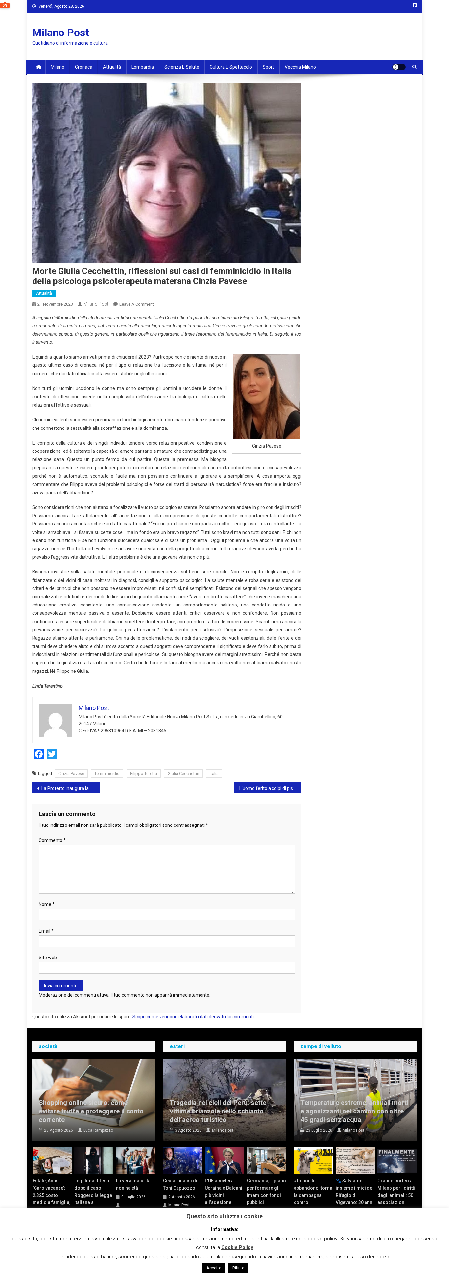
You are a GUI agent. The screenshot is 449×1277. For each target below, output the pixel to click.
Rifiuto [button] (238, 1268)
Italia (214, 773)
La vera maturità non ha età (133, 1184)
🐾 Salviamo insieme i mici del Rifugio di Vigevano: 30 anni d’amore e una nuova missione (355, 1199)
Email (46, 931)
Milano (57, 67)
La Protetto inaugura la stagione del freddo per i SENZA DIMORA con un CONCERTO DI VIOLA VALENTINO (70, 788)
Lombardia (142, 67)
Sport (268, 67)
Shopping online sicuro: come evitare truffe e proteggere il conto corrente (91, 1111)
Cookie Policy (237, 1247)
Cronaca (83, 67)
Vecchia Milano (300, 67)
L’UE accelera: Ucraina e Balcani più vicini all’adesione (223, 1191)
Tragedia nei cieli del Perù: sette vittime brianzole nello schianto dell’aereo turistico (218, 1111)
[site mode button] (399, 67)
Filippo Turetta (143, 773)
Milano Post (60, 32)
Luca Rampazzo (98, 1130)
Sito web (48, 957)
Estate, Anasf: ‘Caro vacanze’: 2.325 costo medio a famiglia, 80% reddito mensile (51, 1199)
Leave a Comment (136, 304)
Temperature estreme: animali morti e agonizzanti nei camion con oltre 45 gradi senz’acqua (354, 1111)
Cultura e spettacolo (231, 67)
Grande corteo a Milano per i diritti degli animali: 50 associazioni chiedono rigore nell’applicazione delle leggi (396, 1202)
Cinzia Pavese (71, 773)
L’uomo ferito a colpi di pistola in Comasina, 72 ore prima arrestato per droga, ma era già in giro (270, 788)
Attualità (112, 67)
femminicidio (107, 773)
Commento (52, 840)
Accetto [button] (214, 1268)
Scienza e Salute (181, 67)
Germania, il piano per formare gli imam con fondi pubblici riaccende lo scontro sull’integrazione (266, 1202)
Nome (47, 904)
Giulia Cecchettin (183, 773)
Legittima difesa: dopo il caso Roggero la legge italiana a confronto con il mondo (93, 1199)
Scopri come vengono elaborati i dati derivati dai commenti (193, 1016)
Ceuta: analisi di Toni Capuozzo (180, 1184)
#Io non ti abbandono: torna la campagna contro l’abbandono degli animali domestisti (313, 1202)
